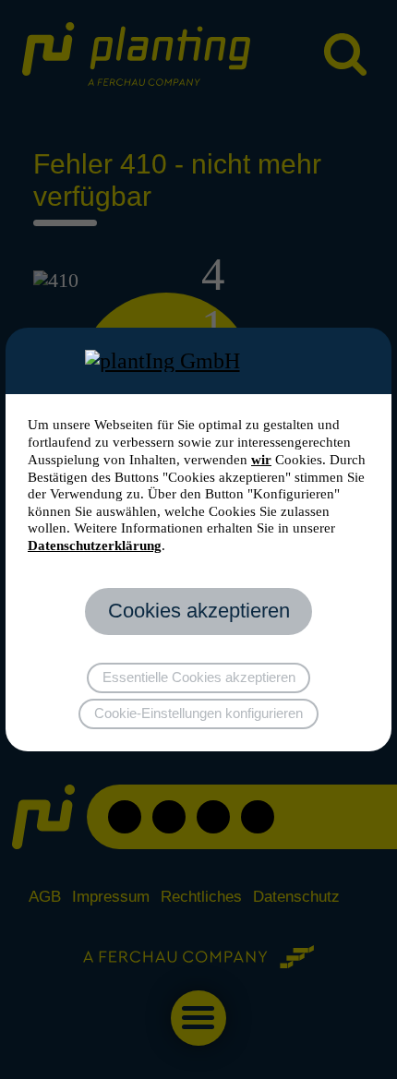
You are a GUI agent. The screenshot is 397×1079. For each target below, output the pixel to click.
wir (261, 459)
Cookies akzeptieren (199, 610)
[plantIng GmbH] (199, 361)
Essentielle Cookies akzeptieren (198, 677)
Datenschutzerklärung (95, 545)
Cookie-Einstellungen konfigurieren (198, 713)
